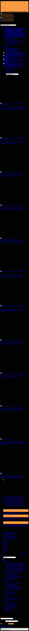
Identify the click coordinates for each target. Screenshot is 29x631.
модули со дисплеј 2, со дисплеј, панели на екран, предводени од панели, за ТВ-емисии (13, 343)
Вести (4, 548)
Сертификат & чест (10, 606)
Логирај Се (11, 623)
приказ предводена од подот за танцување (13, 35)
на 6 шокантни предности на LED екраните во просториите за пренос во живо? (14, 518)
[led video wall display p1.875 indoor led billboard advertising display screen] (6, 439)
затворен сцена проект (11, 39)
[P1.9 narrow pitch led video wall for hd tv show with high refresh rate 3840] (14, 205)
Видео (4, 545)
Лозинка (3, 621)
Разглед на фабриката (11, 603)
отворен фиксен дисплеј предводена (12, 31)
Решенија (5, 547)
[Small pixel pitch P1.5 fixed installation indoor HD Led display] (12, 172)
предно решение (7, 535)
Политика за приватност (12, 607)
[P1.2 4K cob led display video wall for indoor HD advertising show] (14, 105)
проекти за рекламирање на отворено (15, 41)
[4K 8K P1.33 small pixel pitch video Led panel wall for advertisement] (14, 272)
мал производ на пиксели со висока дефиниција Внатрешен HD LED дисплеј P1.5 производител (12, 241)
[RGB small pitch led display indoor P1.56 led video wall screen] (14, 307)
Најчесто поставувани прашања (14, 598)
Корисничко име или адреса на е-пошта (11, 617)
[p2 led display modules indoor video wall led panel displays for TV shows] (11, 340)
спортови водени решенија (12, 51)
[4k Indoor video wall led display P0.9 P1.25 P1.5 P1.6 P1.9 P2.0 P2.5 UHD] (13, 373)
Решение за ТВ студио (11, 49)
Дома (4, 541)
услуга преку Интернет (11, 599)
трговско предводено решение (11, 533)
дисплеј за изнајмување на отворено (12, 30)
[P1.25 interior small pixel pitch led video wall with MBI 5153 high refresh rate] (11, 406)
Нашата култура (10, 605)
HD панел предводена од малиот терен (13, 33)
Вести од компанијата (11, 57)
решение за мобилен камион (10, 536)
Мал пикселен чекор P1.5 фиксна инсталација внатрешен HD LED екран (12, 175)
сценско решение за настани (10, 532)
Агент (7, 596)
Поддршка (5, 549)
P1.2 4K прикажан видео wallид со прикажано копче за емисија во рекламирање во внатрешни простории (14, 108)
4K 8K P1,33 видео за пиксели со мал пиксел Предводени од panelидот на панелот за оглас (12, 276)
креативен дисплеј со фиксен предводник (13, 34)
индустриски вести (10, 594)
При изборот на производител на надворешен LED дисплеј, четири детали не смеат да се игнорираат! (15, 525)
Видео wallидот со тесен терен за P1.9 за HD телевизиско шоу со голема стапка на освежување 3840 (14, 208)
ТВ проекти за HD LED (11, 43)
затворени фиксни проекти (12, 579)
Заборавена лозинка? (6, 626)
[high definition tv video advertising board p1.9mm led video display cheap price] (5, 473)
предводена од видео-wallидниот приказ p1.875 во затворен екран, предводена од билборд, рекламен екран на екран (13, 443)
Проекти (5, 544)
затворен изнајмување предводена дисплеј (14, 28)
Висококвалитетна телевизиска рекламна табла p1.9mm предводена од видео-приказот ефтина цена (14, 476)
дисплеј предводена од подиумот (14, 569)
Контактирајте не (10, 67)
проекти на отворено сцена (12, 40)
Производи (6, 27)
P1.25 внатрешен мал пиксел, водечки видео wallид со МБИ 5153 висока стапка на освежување (14, 409)
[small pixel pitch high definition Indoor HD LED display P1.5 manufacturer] (10, 238)
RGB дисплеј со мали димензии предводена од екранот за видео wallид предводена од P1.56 (14, 310)
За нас (4, 551)
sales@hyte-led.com (10, 49)
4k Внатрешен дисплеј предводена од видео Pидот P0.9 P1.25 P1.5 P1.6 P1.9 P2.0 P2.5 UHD (14, 376)
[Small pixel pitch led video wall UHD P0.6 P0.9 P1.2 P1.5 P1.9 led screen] (14, 139)
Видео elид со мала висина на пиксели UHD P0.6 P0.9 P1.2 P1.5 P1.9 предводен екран (14, 142)
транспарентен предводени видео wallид (13, 37)
